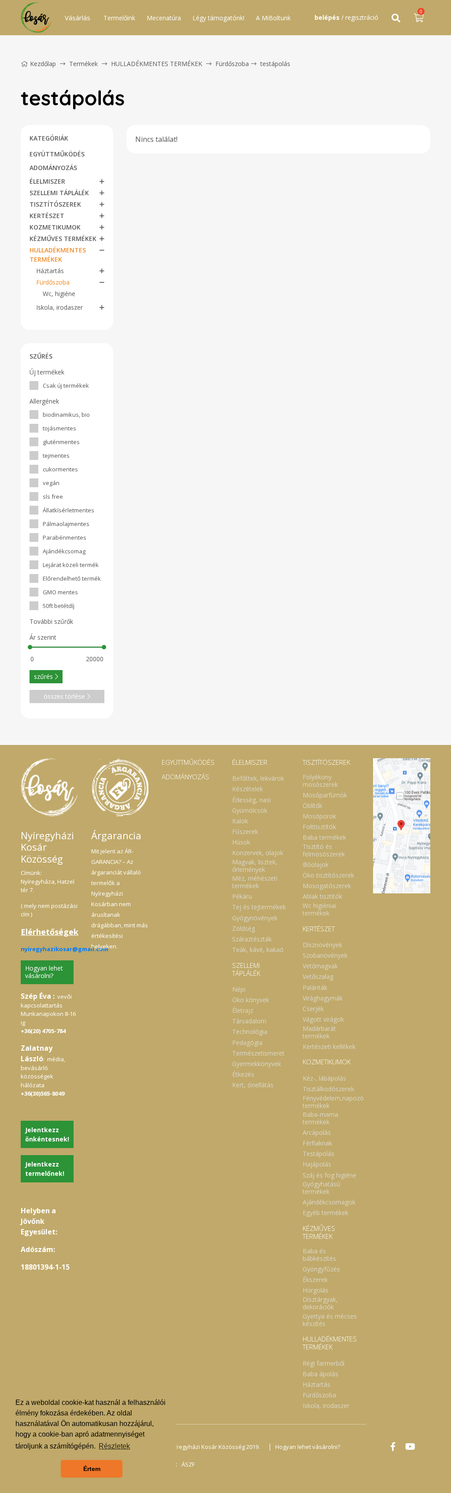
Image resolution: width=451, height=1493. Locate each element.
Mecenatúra (164, 18)
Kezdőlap (43, 63)
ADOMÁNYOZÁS (53, 167)
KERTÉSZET (47, 215)
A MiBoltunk (273, 18)
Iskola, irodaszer (59, 307)
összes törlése (64, 696)
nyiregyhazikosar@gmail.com (64, 949)
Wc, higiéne (59, 293)
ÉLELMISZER (47, 181)
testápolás (275, 63)
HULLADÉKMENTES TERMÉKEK (157, 63)
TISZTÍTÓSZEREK (55, 204)
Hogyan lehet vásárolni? (44, 972)
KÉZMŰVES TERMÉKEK (63, 238)
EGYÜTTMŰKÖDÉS (57, 154)
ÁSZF (188, 1464)
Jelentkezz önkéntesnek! (47, 1134)
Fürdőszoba (232, 63)
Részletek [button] (114, 1446)
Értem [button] (91, 1468)
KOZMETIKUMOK (55, 227)
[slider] (30, 647)
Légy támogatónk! (218, 18)
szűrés (43, 676)
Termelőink (119, 18)
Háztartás (50, 271)
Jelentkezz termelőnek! (44, 1169)
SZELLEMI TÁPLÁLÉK (59, 193)
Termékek (83, 63)
